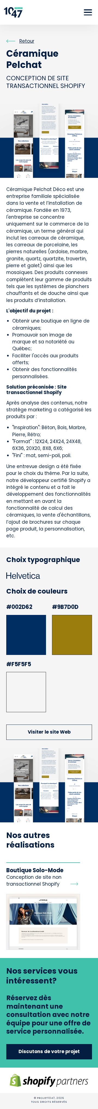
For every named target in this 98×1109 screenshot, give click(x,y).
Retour (26, 41)
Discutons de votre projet (49, 1051)
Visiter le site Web (49, 732)
